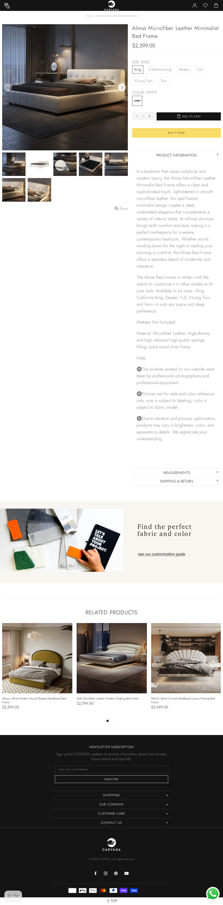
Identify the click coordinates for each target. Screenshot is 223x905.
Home (89, 15)
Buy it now (176, 133)
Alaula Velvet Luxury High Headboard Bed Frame (31, 698)
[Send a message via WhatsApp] (213, 894)
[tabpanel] (37, 668)
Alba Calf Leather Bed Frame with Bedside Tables (180, 698)
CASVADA (111, 844)
